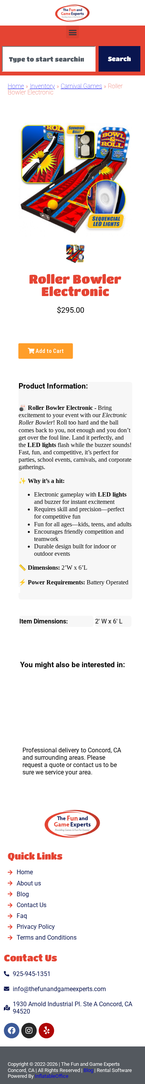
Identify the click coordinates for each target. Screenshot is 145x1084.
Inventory (42, 86)
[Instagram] (29, 1030)
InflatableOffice (51, 1076)
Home (16, 86)
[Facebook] (11, 1030)
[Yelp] (46, 1030)
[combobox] (49, 59)
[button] (72, 32)
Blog (88, 1070)
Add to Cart (49, 351)
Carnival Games (81, 86)
